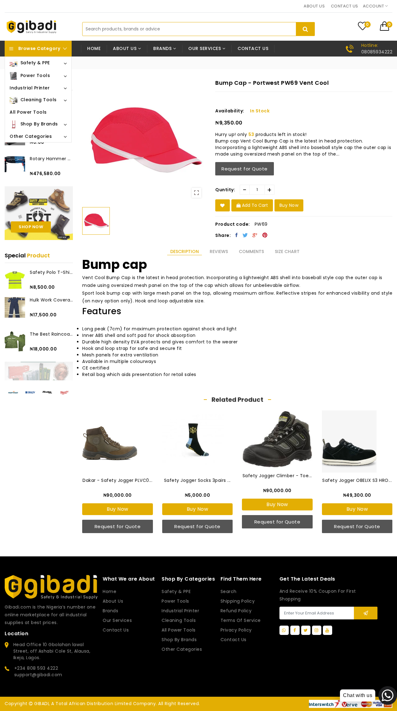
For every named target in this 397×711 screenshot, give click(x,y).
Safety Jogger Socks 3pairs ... (197, 480)
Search (229, 591)
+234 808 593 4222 (36, 668)
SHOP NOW (31, 227)
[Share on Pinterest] (265, 235)
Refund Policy (236, 611)
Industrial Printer (180, 611)
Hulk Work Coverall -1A (51, 300)
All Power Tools (179, 630)
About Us (113, 601)
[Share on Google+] (255, 235)
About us (314, 6)
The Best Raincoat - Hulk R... (51, 334)
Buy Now (117, 509)
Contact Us (234, 639)
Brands (110, 611)
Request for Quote (244, 168)
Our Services (117, 620)
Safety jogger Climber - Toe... (277, 476)
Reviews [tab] (219, 251)
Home (93, 48)
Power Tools (175, 601)
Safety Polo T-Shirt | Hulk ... (51, 272)
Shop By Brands (179, 639)
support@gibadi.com (38, 675)
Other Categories (182, 649)
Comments (251, 251)
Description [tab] (184, 251)
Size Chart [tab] (287, 251)
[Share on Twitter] (245, 235)
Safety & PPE (176, 591)
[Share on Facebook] (236, 235)
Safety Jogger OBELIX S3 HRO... (357, 480)
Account (374, 6)
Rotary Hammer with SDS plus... (51, 159)
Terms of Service (241, 620)
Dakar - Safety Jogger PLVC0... (117, 480)
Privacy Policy (236, 630)
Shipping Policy (238, 601)
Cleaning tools (179, 620)
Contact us (344, 6)
